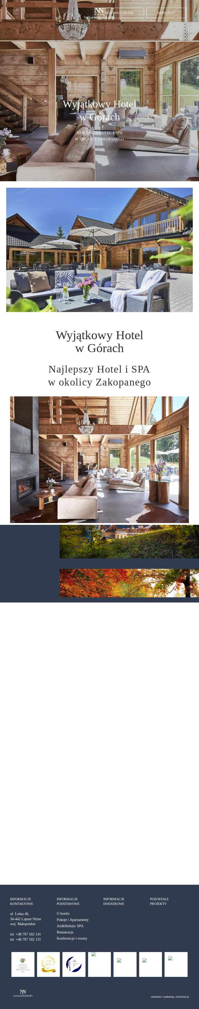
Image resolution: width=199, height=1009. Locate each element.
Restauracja (65, 932)
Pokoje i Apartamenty (73, 920)
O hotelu (63, 914)
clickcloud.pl (182, 996)
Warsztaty (166, 13)
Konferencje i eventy (72, 938)
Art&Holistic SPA (70, 926)
